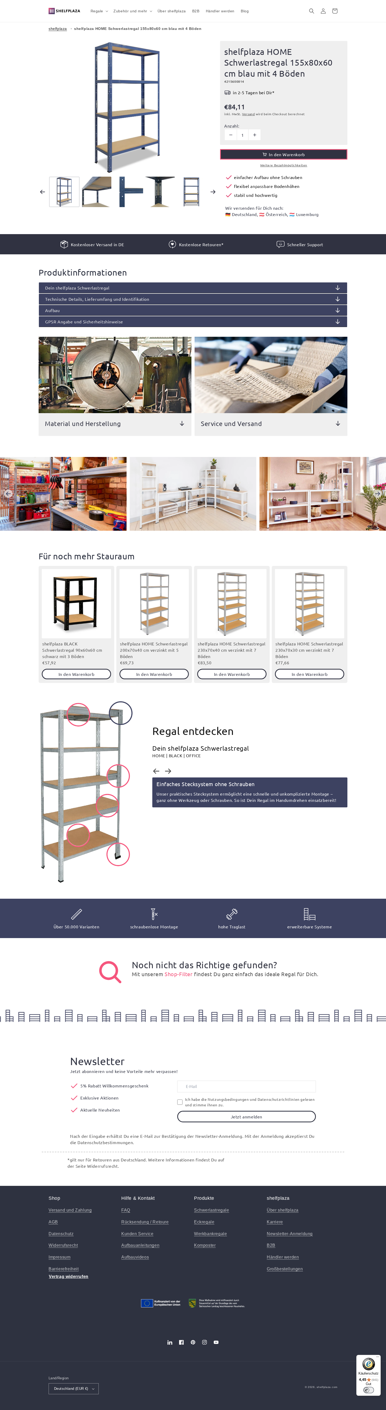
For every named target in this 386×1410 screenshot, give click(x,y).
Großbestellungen (285, 1269)
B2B (271, 1245)
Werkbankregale (210, 1234)
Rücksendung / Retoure (145, 1222)
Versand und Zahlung (70, 1210)
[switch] (368, 1390)
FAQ (125, 1210)
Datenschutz (61, 1234)
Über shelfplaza (283, 1210)
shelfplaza (58, 29)
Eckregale (204, 1222)
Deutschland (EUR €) (71, 1389)
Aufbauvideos (135, 1257)
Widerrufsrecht (63, 1245)
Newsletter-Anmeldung (290, 1234)
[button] (99, 11)
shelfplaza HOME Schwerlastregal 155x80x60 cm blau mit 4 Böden (138, 29)
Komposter (205, 1245)
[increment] (254, 134)
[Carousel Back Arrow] (42, 192)
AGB (53, 1222)
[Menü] (377, 1358)
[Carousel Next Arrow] (213, 192)
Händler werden (283, 1257)
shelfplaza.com (327, 1387)
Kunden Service (137, 1234)
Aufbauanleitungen (140, 1245)
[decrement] (231, 134)
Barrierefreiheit (64, 1269)
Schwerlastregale (211, 1210)
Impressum (59, 1257)
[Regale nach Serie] (110, 972)
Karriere (275, 1222)
